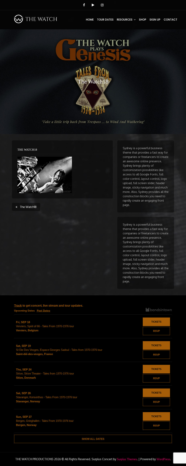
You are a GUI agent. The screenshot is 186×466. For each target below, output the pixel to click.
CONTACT (170, 19)
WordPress (163, 459)
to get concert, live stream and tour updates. (48, 305)
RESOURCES (124, 19)
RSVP (156, 331)
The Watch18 (27, 149)
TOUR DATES (105, 19)
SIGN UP (154, 19)
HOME (90, 19)
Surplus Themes (127, 459)
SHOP (142, 19)
